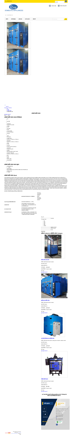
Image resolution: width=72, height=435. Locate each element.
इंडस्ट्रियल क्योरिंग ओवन (45, 300)
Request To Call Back (8, 107)
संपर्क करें (34, 19)
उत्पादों (8, 109)
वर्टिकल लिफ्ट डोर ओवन (45, 259)
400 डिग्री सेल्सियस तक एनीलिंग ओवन (47, 338)
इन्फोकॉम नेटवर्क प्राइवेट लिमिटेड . (14, 433)
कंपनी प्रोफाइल (13, 19)
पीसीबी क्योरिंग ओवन (44, 379)
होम (7, 108)
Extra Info (27, 19)
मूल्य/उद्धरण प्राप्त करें (7, 114)
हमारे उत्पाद (20, 19)
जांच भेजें (7, 106)
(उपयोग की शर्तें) (19, 432)
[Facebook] (66, 1)
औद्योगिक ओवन (9, 110)
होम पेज (7, 19)
